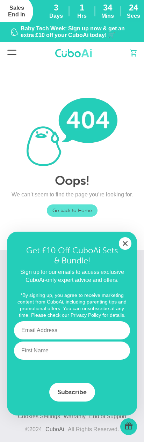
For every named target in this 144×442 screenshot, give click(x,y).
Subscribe (72, 392)
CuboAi (54, 429)
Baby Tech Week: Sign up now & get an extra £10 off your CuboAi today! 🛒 (73, 31)
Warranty (75, 416)
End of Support (107, 416)
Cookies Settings (39, 416)
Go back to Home (72, 210)
